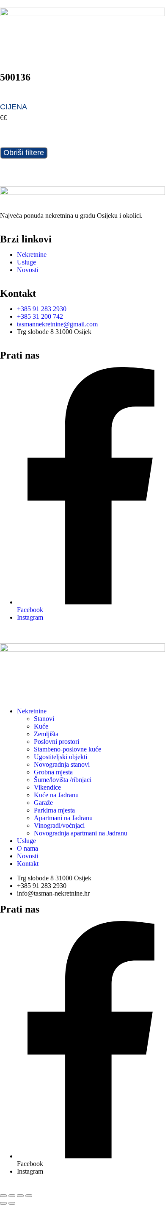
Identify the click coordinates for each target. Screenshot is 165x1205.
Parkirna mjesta (54, 810)
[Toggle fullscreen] (11, 1195)
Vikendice (47, 787)
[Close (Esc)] (28, 1195)
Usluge (26, 840)
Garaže (43, 802)
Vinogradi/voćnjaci (59, 825)
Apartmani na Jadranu (63, 817)
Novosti (27, 856)
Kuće (41, 726)
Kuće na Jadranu (56, 795)
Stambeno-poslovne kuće (67, 749)
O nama (27, 848)
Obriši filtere (23, 152)
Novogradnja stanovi (62, 764)
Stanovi (44, 718)
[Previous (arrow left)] (3, 1203)
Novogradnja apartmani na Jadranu (80, 833)
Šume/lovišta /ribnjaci (62, 779)
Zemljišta (46, 733)
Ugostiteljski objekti (60, 756)
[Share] (20, 1195)
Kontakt (27, 863)
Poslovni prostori (56, 741)
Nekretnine (32, 711)
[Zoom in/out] (3, 1195)
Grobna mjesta (53, 772)
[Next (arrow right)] (11, 1203)
